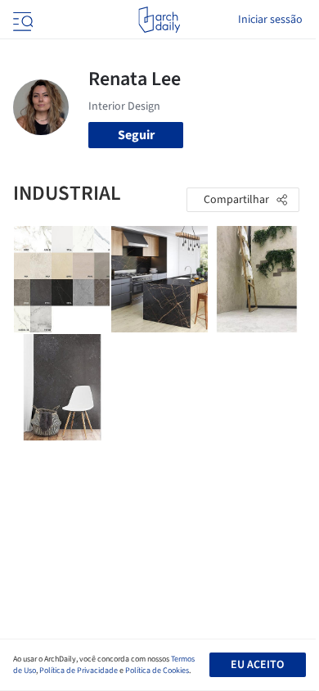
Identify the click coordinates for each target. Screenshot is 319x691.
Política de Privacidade (78, 670)
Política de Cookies (157, 670)
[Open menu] (21, 19)
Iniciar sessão (270, 19)
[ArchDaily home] (159, 20)
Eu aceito (257, 665)
